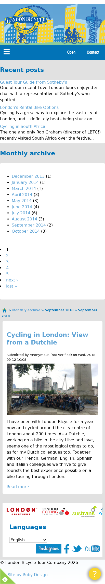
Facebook (66, 548)
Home (5, 310)
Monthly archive (26, 310)
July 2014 (21, 213)
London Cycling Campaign (55, 511)
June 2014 (22, 206)
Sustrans (84, 511)
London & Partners (21, 511)
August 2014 (24, 219)
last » (11, 286)
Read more (18, 486)
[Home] (26, 21)
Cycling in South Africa (22, 126)
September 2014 (29, 225)
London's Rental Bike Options (29, 107)
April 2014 (22, 194)
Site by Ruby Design (28, 574)
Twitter (77, 548)
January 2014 (25, 182)
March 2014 (24, 188)
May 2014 (22, 200)
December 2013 (28, 176)
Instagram (48, 548)
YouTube (92, 548)
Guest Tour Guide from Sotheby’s (33, 82)
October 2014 (26, 231)
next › (12, 280)
